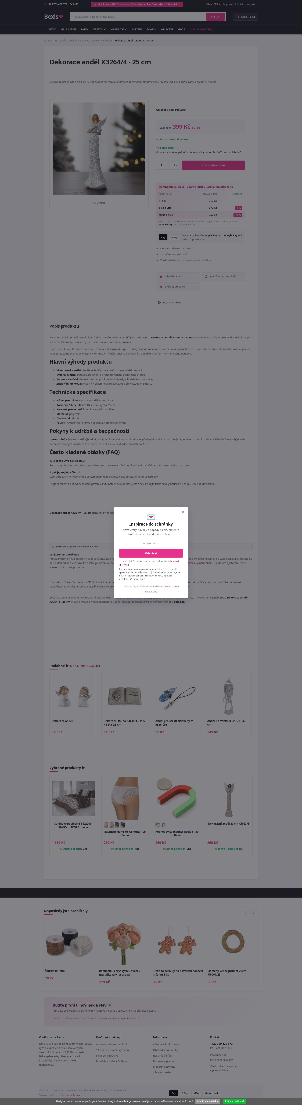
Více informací (186, 1101)
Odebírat (151, 553)
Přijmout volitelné (234, 1101)
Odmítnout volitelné (207, 1101)
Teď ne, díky (151, 591)
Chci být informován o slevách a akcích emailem (149, 563)
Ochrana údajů (171, 586)
